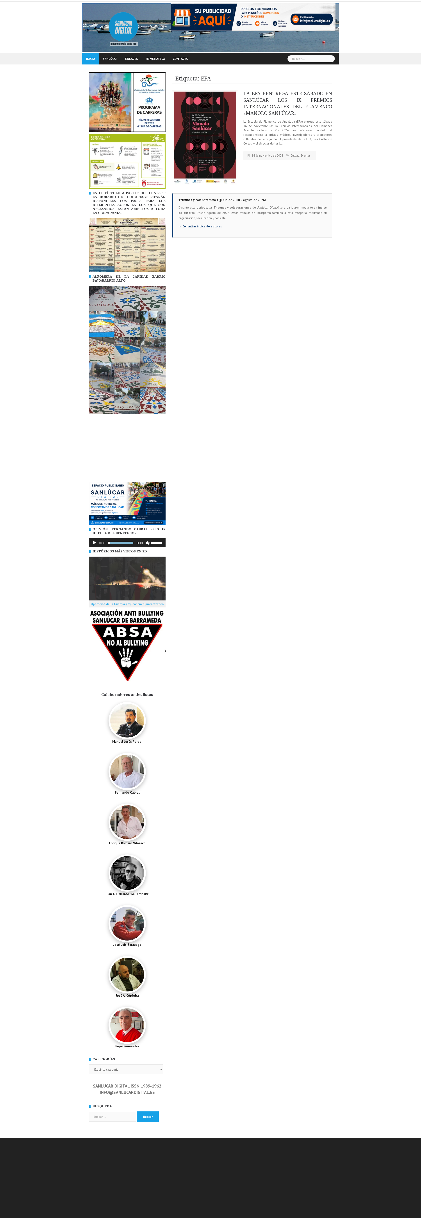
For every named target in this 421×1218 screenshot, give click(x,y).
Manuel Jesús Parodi (127, 741)
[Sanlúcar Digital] (123, 27)
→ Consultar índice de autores (200, 226)
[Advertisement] (127, 449)
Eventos (305, 155)
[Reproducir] (94, 543)
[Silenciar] (147, 543)
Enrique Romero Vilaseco (127, 843)
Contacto (180, 59)
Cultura (295, 155)
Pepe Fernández (127, 1046)
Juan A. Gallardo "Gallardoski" (127, 894)
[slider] (157, 542)
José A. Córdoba (127, 995)
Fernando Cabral (127, 792)
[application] (127, 542)
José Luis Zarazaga (127, 945)
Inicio (90, 59)
